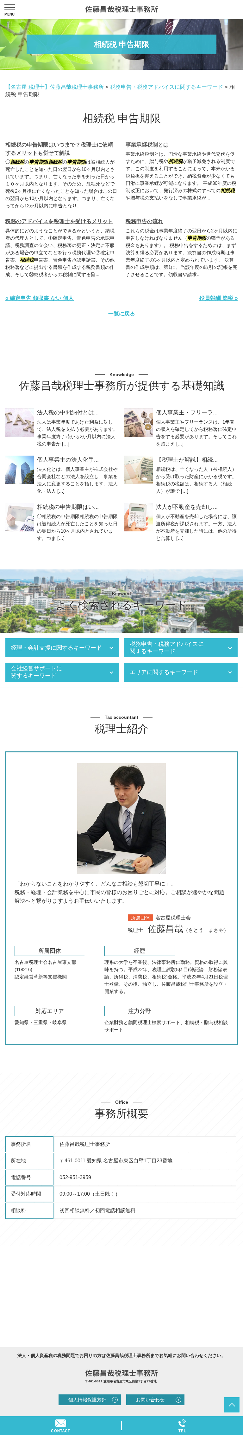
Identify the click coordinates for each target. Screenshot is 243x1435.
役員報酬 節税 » (218, 298)
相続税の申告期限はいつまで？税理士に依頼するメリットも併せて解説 (59, 149)
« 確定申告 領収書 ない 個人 (39, 298)
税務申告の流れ (144, 221)
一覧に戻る (121, 314)
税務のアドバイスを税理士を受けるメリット (59, 221)
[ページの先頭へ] (232, 1404)
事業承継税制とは (147, 145)
